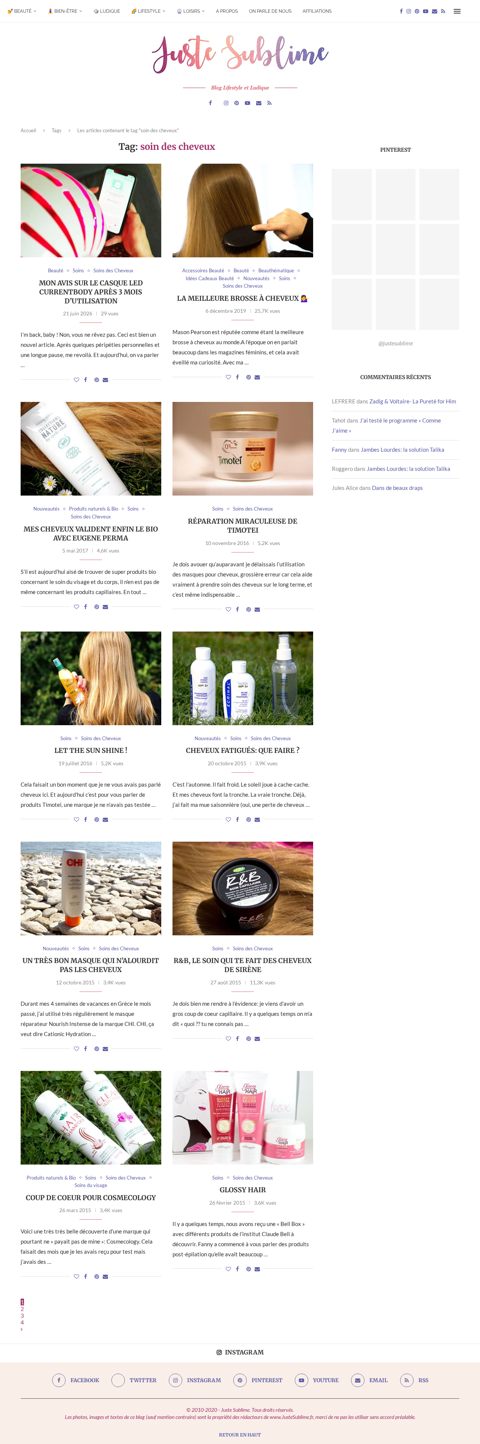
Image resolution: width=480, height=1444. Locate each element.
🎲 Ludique (106, 11)
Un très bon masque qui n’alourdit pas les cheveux (90, 965)
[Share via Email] (105, 379)
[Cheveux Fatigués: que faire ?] (242, 678)
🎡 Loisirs (188, 11)
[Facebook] (401, 11)
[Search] (468, 11)
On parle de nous (270, 11)
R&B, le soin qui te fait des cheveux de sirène (243, 965)
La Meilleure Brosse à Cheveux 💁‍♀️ (243, 298)
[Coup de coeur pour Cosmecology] (91, 1118)
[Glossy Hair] (242, 1118)
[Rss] (443, 11)
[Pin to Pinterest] (96, 379)
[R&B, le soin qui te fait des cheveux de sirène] (242, 888)
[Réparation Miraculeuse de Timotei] (242, 449)
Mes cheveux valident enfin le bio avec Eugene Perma (91, 533)
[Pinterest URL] (352, 194)
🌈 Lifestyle (145, 11)
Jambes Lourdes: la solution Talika (402, 449)
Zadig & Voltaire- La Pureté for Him (412, 401)
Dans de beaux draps (397, 487)
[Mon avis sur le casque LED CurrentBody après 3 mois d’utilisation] (91, 210)
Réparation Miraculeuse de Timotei (242, 526)
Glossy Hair (243, 1190)
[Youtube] (425, 11)
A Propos (227, 11)
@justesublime (395, 342)
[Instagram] (408, 11)
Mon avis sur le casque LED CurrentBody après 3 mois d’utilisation (91, 292)
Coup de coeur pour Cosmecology (91, 1197)
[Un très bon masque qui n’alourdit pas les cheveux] (91, 888)
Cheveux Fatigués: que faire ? (243, 750)
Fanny (339, 449)
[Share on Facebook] (85, 379)
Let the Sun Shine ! (90, 750)
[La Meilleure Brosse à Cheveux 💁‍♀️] (242, 210)
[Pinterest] (417, 11)
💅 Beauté (20, 11)
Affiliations (317, 11)
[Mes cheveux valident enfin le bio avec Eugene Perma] (91, 449)
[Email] (434, 11)
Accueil (28, 130)
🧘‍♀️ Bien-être (62, 11)
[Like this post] (76, 379)
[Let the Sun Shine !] (91, 678)
